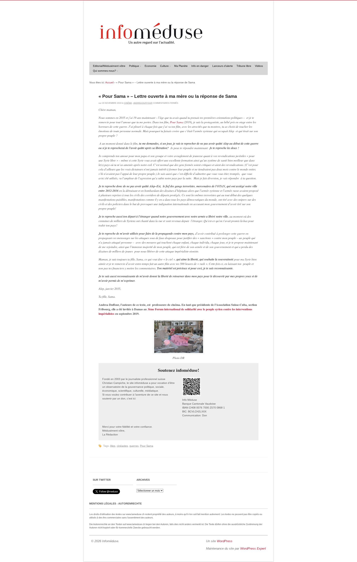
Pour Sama (176, 122)
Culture (163, 66)
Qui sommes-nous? (103, 71)
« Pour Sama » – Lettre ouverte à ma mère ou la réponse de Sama (168, 96)
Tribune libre (244, 65)
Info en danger (200, 65)
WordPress (224, 541)
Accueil (109, 82)
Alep (112, 445)
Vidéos (259, 65)
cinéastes (122, 445)
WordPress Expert (253, 548)
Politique (133, 66)
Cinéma (128, 103)
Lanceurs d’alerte (222, 65)
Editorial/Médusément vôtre (109, 65)
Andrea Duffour (142, 103)
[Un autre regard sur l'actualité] (178, 55)
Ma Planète (181, 65)
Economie (150, 65)
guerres (134, 445)
